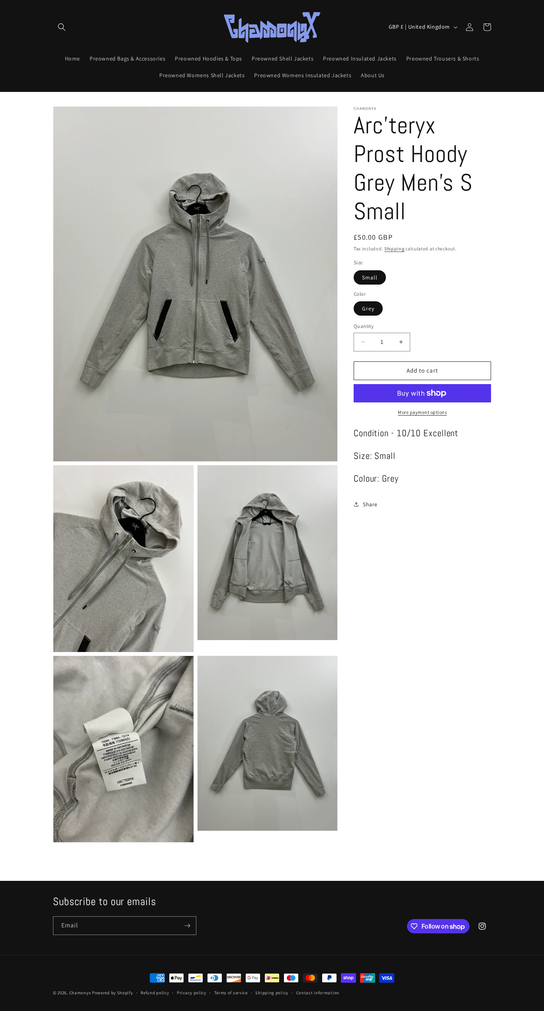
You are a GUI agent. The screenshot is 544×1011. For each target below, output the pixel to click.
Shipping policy (271, 992)
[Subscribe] (187, 925)
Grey (368, 308)
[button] (61, 27)
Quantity (364, 326)
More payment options (422, 412)
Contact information (317, 992)
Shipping (394, 249)
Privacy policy (191, 992)
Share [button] (370, 504)
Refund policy (155, 992)
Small (370, 277)
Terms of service (231, 992)
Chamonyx (80, 992)
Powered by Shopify (112, 992)
